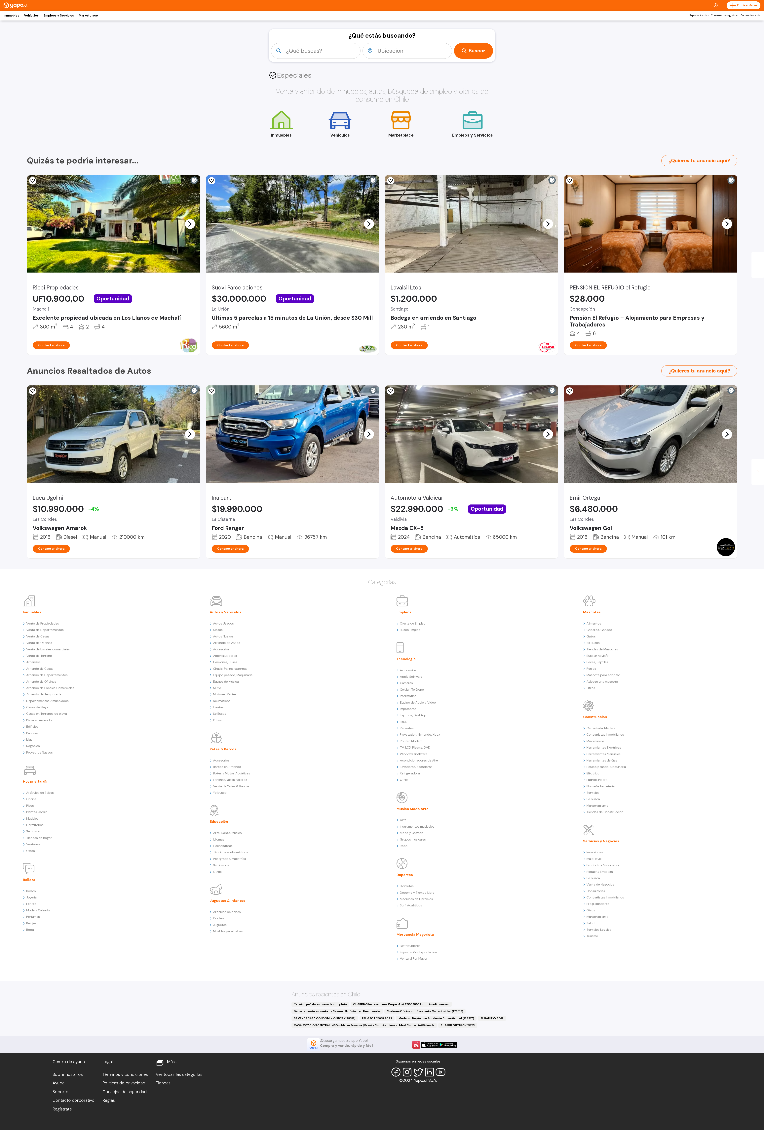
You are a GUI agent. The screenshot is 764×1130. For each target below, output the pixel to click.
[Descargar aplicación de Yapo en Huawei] (416, 1044)
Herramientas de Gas (602, 760)
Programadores (598, 904)
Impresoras (408, 709)
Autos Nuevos (223, 636)
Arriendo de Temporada (43, 694)
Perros (591, 669)
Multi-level (594, 859)
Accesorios (221, 649)
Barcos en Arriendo (227, 767)
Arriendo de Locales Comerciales (50, 688)
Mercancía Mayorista (415, 934)
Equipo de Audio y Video (418, 702)
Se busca (33, 831)
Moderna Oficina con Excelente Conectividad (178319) (425, 1011)
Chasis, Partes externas (230, 669)
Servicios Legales (599, 930)
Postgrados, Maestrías (229, 859)
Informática (408, 696)
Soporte (60, 1092)
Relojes (31, 923)
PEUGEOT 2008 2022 (377, 1018)
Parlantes (407, 728)
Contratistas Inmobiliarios (605, 734)
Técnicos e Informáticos (230, 852)
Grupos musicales (413, 839)
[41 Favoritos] (211, 180)
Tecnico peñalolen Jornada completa (320, 1004)
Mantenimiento (597, 806)
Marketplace (88, 16)
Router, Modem (411, 741)
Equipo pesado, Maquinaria (232, 675)
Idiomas (218, 839)
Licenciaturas (223, 846)
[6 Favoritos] (32, 391)
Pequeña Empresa (600, 872)
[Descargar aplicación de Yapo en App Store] (430, 1045)
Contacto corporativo (74, 1100)
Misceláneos (595, 741)
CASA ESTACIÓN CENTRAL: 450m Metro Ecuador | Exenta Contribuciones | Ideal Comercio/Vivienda (364, 1025)
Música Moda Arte (413, 808)
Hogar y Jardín (36, 781)
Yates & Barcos (223, 749)
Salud (590, 923)
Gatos (591, 636)
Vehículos (31, 16)
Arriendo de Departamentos (47, 675)
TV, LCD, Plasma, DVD (415, 747)
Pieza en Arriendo (39, 720)
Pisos (30, 806)
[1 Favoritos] (211, 391)
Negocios (33, 746)
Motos (218, 630)
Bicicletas (407, 886)
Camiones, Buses (225, 662)
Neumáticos (221, 701)
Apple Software (411, 676)
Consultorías (596, 891)
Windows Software (413, 754)
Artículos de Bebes (40, 793)
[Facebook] (395, 1072)
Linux (403, 722)
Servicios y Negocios (601, 841)
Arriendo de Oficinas (41, 681)
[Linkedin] (429, 1072)
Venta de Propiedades (42, 623)
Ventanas (33, 844)
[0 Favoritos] (32, 180)
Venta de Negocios (600, 884)
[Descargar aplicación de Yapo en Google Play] (448, 1045)
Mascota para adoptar (603, 675)
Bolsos (31, 891)
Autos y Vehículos (225, 612)
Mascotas (592, 612)
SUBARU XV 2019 (492, 1018)
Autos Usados (223, 623)
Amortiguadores (225, 656)
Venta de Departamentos (45, 630)
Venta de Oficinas (39, 643)
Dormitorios (35, 825)
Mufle (217, 688)
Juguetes (220, 925)
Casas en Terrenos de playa (46, 714)
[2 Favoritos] (390, 180)
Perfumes (33, 917)
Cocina (31, 799)
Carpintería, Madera (601, 728)
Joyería (31, 897)
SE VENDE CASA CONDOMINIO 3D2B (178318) (325, 1018)
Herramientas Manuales (604, 754)
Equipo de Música (226, 681)
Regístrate (62, 1109)
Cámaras (406, 683)
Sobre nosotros (68, 1074)
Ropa (30, 930)
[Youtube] (440, 1072)
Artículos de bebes (227, 912)
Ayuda (58, 1083)
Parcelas (32, 733)
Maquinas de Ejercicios (416, 899)
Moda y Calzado (38, 910)
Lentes (31, 904)
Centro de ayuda (750, 15)
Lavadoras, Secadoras (416, 767)
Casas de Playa (37, 707)
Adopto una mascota (602, 681)
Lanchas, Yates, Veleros (230, 780)
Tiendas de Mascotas (602, 649)
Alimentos (594, 623)
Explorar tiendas (699, 15)
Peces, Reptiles (597, 662)
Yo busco (220, 793)
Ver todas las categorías (179, 1074)
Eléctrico (593, 773)
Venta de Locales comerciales (48, 649)
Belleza (29, 879)
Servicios (593, 793)
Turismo (592, 936)
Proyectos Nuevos (39, 752)
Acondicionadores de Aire (419, 760)
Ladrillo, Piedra (597, 780)
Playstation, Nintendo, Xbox (420, 734)
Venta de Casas (37, 636)
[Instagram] (407, 1072)
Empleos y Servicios (59, 16)
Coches (218, 918)
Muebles (32, 818)
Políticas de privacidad (123, 1083)
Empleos (404, 612)
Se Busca (219, 714)
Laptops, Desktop (413, 715)
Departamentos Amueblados (47, 701)
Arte (403, 820)
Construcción (595, 717)
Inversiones (595, 852)
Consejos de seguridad (725, 15)
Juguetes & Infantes (227, 900)
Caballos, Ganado (599, 630)
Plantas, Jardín (36, 812)
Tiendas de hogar (39, 838)
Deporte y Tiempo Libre (417, 893)
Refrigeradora (410, 773)
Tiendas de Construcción (605, 812)
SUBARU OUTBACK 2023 (458, 1025)
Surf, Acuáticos (411, 905)
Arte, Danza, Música (227, 833)
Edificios (32, 726)
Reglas (108, 1100)
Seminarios (221, 865)
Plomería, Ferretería (601, 786)
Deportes (405, 874)
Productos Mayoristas (603, 865)
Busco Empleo (410, 630)
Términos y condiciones (125, 1074)
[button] (190, 224)
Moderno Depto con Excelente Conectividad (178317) (436, 1018)
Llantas (218, 707)
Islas (29, 739)
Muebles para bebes (228, 931)
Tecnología (406, 659)
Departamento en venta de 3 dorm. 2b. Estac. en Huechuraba (337, 1011)
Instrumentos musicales (417, 826)
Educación (219, 821)
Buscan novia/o (598, 656)
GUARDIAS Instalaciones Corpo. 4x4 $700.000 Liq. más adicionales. (401, 1004)
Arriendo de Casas (39, 669)
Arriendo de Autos (226, 643)
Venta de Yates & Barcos (231, 786)
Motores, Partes (225, 694)
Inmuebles (11, 16)
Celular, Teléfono (412, 689)
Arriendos (33, 662)
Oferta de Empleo (413, 623)
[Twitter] (418, 1072)
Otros (30, 851)
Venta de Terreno (39, 656)
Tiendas (163, 1083)
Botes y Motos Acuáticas (231, 773)
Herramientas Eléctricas (604, 747)
